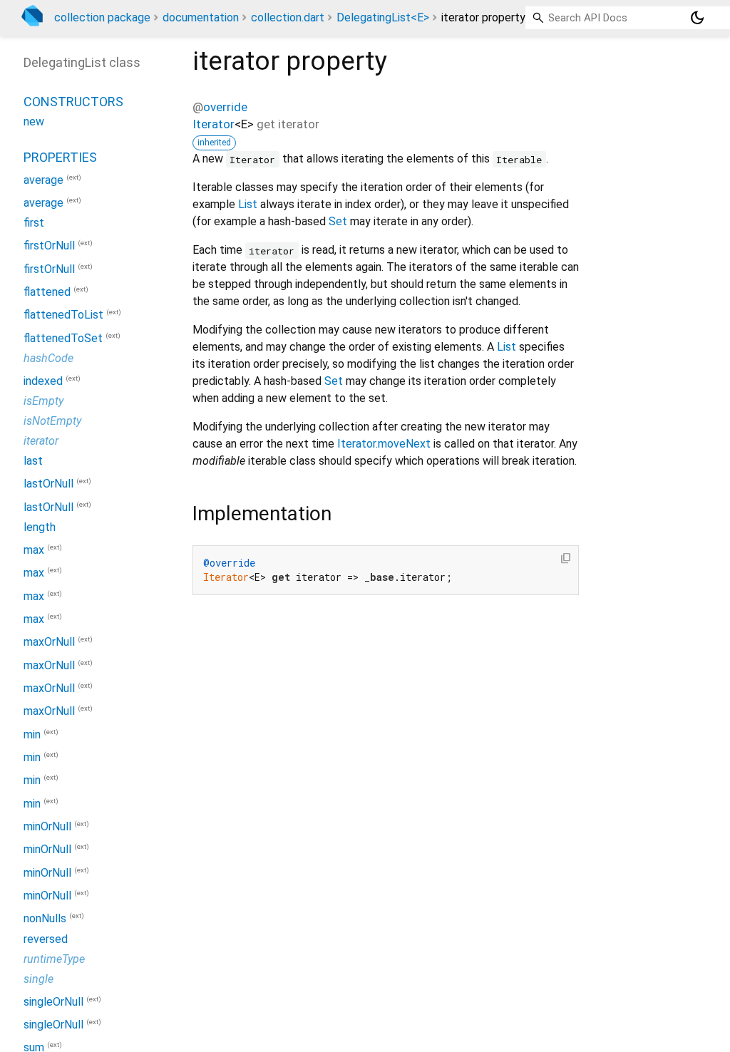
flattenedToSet (63, 338)
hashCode (48, 358)
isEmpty (43, 401)
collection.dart (287, 17)
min (32, 734)
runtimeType (54, 959)
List (247, 204)
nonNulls (45, 919)
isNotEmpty (52, 421)
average (43, 180)
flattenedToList (63, 315)
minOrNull (47, 826)
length (40, 527)
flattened (47, 292)
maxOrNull (49, 642)
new (34, 121)
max (34, 550)
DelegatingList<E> (382, 17)
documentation (201, 17)
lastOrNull (48, 484)
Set (338, 221)
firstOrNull (49, 246)
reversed (46, 939)
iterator (41, 441)
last (33, 461)
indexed (43, 381)
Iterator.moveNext (384, 443)
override (225, 107)
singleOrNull (53, 1002)
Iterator (213, 124)
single (38, 979)
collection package (102, 17)
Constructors (73, 101)
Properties (60, 157)
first (34, 223)
